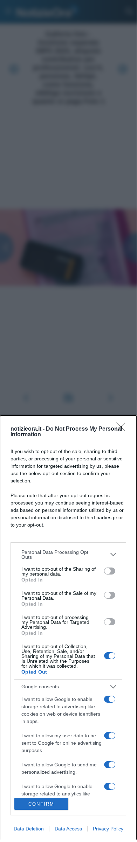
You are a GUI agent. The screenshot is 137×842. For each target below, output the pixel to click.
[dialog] (68, 629)
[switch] (109, 571)
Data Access (68, 828)
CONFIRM (41, 804)
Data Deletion (29, 828)
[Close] (123, 429)
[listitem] (68, 554)
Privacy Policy (108, 828)
